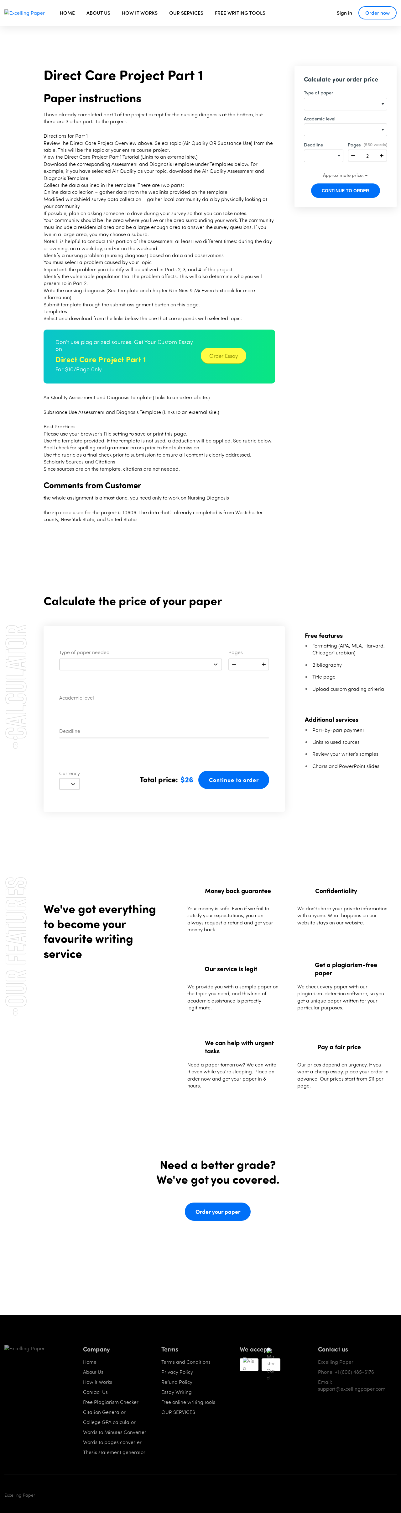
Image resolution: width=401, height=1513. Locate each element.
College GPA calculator (109, 1422)
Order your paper (217, 1211)
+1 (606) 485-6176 (354, 1371)
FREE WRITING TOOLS (240, 12)
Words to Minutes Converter (114, 1432)
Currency (69, 773)
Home (89, 1361)
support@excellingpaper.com (351, 1388)
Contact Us (95, 1392)
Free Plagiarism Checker (110, 1402)
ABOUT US (98, 12)
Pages (235, 652)
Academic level (76, 698)
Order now (377, 12)
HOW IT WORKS (140, 12)
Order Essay (223, 355)
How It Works (97, 1381)
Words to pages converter (112, 1442)
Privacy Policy (177, 1371)
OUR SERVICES (186, 12)
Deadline (69, 731)
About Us (93, 1371)
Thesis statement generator (114, 1452)
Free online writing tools (188, 1402)
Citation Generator (104, 1412)
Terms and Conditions (186, 1361)
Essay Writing (176, 1392)
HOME (67, 12)
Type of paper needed (84, 652)
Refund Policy (176, 1381)
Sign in (344, 12)
